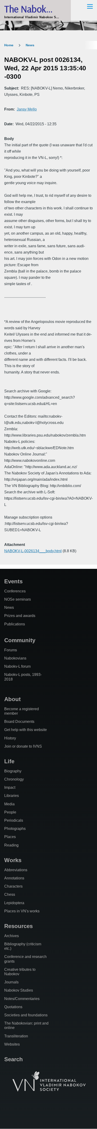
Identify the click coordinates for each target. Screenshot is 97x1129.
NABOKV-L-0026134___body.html (33, 551)
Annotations (14, 878)
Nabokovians (15, 658)
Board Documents (19, 722)
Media (9, 804)
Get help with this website (25, 730)
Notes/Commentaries (22, 999)
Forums (10, 650)
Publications (14, 624)
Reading (11, 845)
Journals (11, 982)
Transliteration (16, 1036)
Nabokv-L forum (17, 666)
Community (19, 640)
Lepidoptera (14, 903)
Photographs (15, 829)
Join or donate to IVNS (23, 746)
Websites (12, 1044)
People (10, 812)
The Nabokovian (35, 9)
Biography (12, 771)
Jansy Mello (27, 109)
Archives (11, 936)
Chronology (14, 779)
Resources (18, 926)
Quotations (13, 1007)
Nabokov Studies (18, 990)
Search (13, 1059)
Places (10, 837)
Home (8, 45)
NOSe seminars (17, 599)
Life (9, 761)
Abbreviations (15, 870)
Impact (9, 787)
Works (12, 860)
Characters (13, 886)
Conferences (15, 591)
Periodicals (13, 820)
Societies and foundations (26, 1015)
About (12, 699)
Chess (9, 894)
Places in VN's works (22, 911)
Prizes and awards (19, 616)
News (30, 45)
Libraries (11, 796)
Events (13, 581)
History (10, 738)
